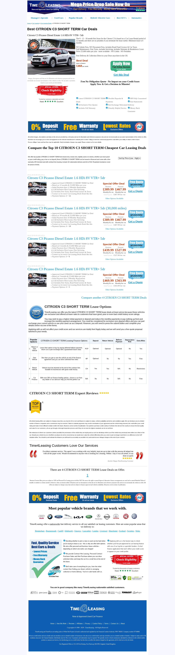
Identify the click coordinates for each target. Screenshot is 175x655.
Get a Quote (135, 191)
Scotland (122, 531)
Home (29, 23)
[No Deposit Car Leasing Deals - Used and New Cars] (87, 503)
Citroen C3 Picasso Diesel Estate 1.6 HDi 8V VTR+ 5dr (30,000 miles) (77, 208)
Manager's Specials (39, 18)
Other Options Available (114, 198)
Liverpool (103, 531)
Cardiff (60, 531)
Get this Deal (121, 74)
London (95, 531)
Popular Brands (76, 18)
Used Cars (58, 18)
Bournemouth (51, 531)
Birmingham (39, 531)
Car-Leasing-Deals (46, 23)
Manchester (113, 531)
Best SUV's (121, 18)
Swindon (130, 531)
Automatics (136, 18)
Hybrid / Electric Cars (100, 18)
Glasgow (77, 531)
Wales (137, 531)
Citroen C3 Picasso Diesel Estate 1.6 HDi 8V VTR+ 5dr (66, 178)
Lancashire (87, 531)
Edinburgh (69, 531)
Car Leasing (35, 23)
